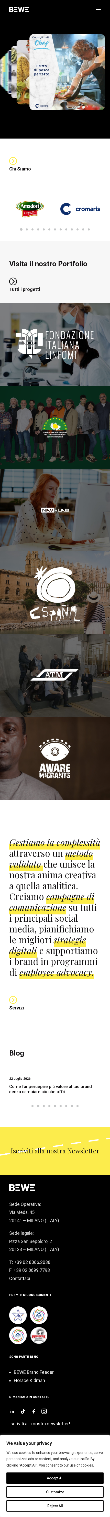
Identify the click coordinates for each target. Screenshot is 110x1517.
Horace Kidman (29, 1380)
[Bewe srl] (19, 9)
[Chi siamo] (13, 161)
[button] (98, 9)
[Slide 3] (32, 229)
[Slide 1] (21, 229)
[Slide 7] (55, 229)
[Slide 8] (60, 229)
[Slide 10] (72, 229)
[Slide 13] (89, 229)
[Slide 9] (66, 229)
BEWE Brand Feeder (34, 1372)
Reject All (55, 1506)
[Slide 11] (77, 229)
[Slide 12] (83, 229)
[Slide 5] (44, 229)
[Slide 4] (38, 229)
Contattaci (19, 1278)
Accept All (55, 1478)
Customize (55, 1492)
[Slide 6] (49, 229)
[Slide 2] (27, 229)
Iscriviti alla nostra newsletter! (39, 1423)
